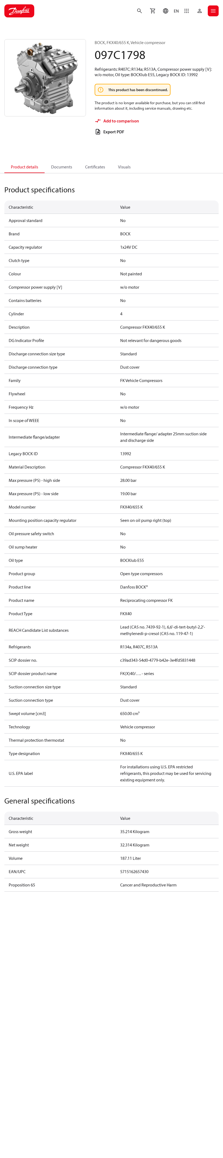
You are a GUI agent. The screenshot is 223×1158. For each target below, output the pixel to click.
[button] (169, 11)
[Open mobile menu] (213, 10)
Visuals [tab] (124, 167)
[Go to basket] (153, 11)
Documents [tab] (61, 167)
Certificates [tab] (95, 167)
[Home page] (19, 10)
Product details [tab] (24, 167)
